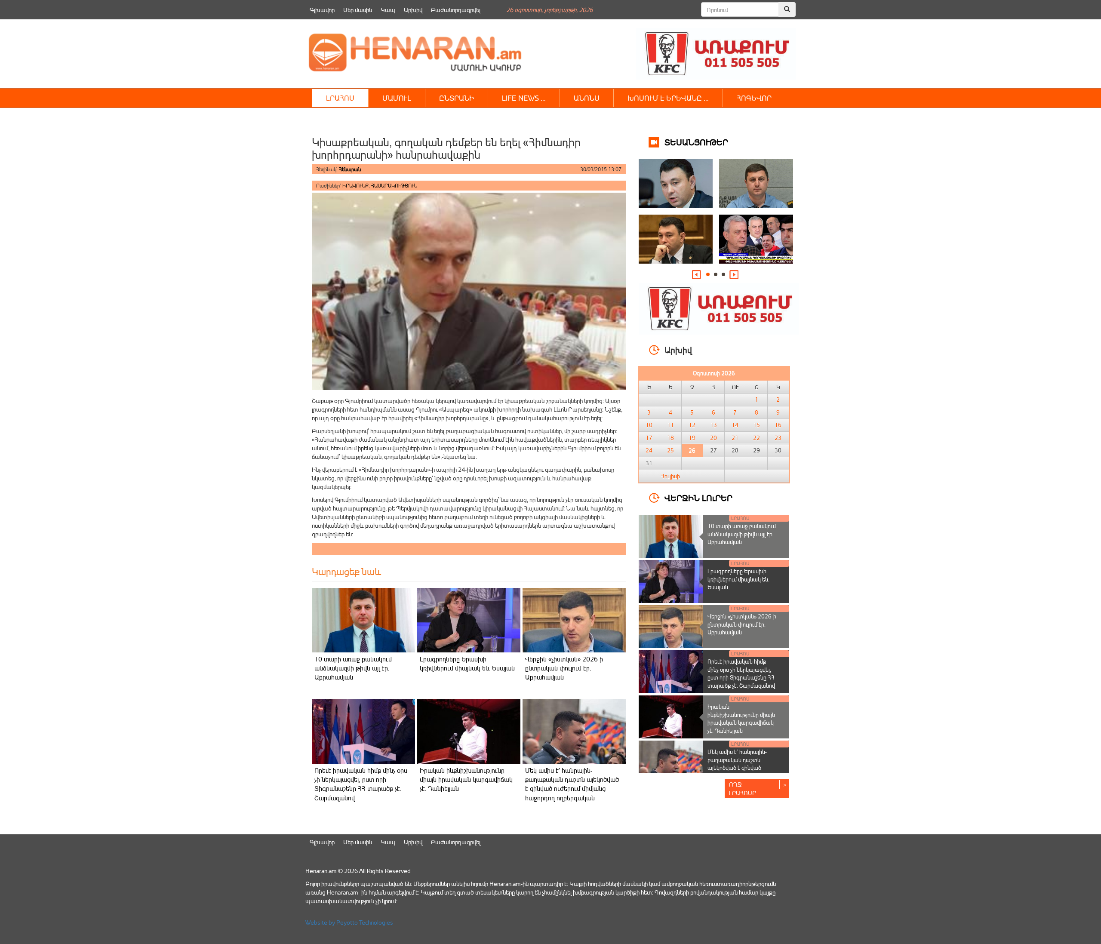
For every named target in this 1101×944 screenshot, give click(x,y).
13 (713, 424)
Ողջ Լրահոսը (743, 788)
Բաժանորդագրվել (455, 9)
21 (735, 437)
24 (649, 450)
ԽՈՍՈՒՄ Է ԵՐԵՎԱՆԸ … (668, 97)
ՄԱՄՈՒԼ (396, 97)
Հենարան (350, 169)
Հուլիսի (670, 476)
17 (649, 437)
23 (778, 437)
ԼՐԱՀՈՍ (340, 97)
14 (735, 424)
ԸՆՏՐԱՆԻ (456, 97)
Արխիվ (413, 9)
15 (756, 424)
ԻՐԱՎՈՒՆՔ (355, 185)
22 (756, 437)
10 (649, 424)
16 (778, 424)
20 (713, 437)
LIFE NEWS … (524, 97)
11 (670, 424)
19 (692, 437)
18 (670, 437)
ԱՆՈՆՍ (587, 97)
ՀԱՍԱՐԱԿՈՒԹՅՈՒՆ (394, 185)
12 (692, 424)
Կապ (388, 9)
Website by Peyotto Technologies (349, 922)
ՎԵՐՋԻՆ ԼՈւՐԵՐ (698, 497)
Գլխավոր (322, 9)
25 (670, 450)
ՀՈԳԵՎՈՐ (754, 97)
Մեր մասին (357, 9)
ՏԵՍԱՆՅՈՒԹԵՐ (696, 141)
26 (692, 450)
